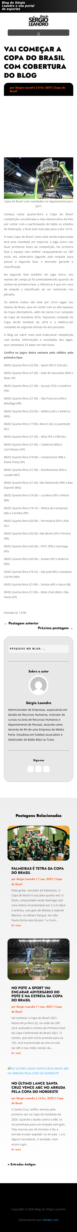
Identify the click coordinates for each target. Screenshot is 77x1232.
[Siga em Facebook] (64, 7)
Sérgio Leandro (25, 88)
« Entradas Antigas (22, 1164)
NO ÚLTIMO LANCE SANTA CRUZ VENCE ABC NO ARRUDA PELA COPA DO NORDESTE (38, 1087)
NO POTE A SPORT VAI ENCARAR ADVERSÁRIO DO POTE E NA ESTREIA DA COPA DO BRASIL (37, 994)
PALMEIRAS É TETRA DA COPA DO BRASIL (37, 870)
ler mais (16, 925)
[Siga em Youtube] (72, 7)
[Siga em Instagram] (56, 7)
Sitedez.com (50, 1220)
